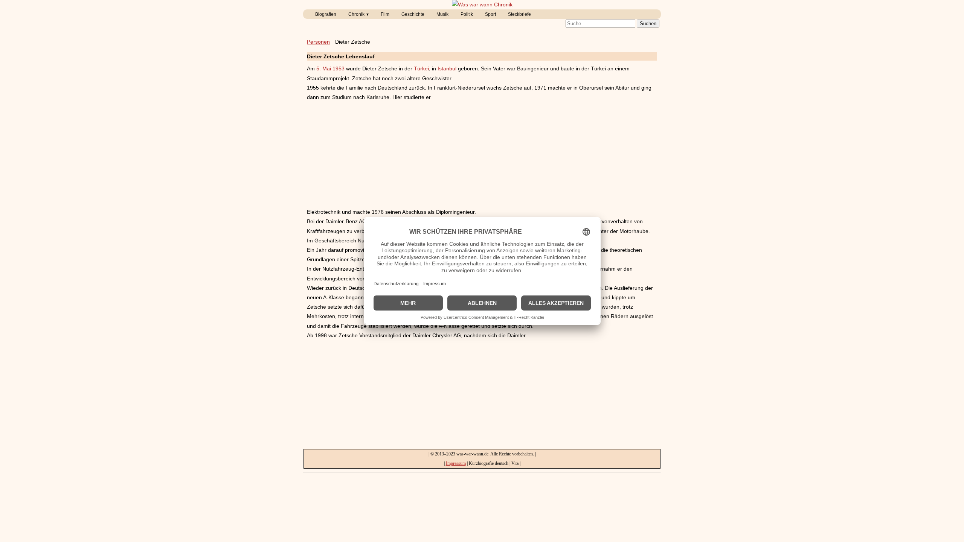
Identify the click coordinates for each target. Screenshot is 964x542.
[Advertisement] (482, 154)
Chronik (356, 14)
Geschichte (412, 14)
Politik (467, 14)
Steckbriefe (519, 14)
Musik (442, 14)
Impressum (456, 463)
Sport (490, 14)
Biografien (325, 14)
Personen (318, 42)
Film (385, 14)
